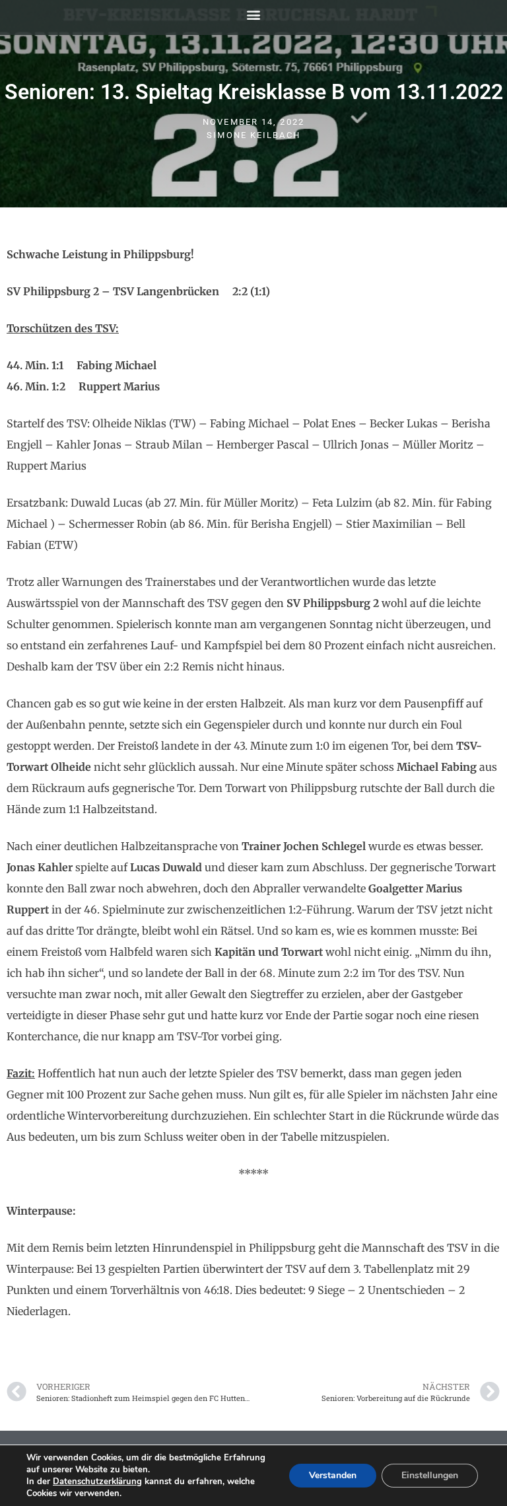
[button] (254, 14)
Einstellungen (429, 1475)
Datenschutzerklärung (97, 1482)
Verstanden (332, 1475)
